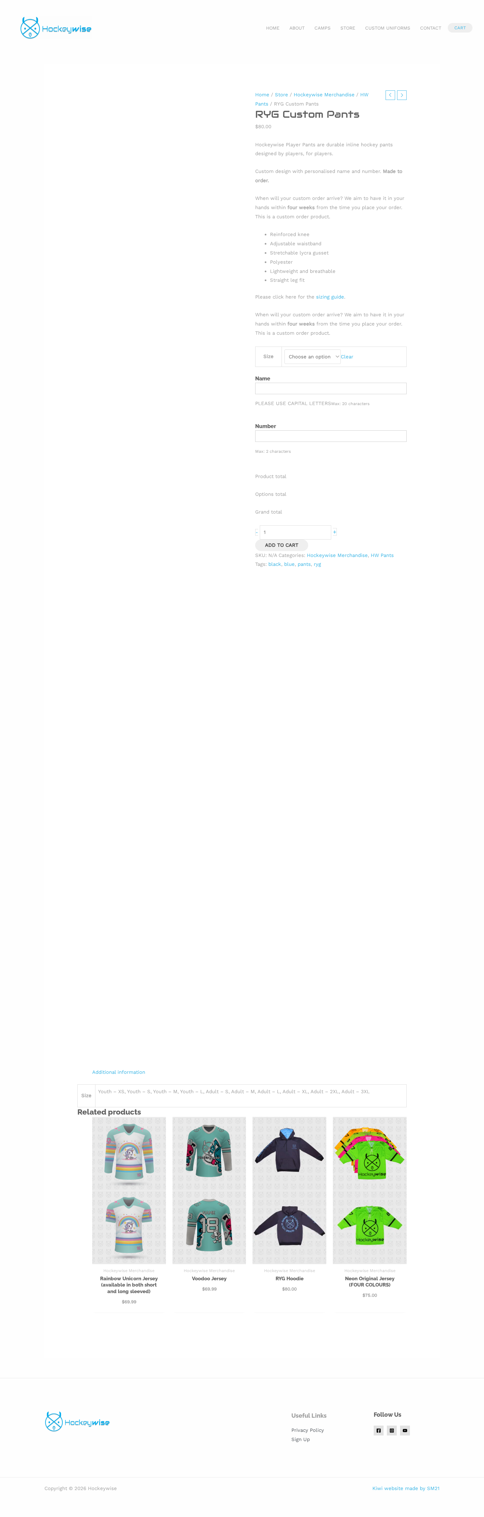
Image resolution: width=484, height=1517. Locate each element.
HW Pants (382, 555)
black (274, 564)
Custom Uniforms (387, 28)
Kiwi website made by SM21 (406, 1488)
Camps (322, 28)
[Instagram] (392, 1430)
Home (273, 28)
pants (304, 564)
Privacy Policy (307, 1430)
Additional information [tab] (118, 1072)
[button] (460, 28)
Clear (347, 357)
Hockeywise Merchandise (324, 95)
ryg (317, 564)
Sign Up (300, 1439)
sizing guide (330, 297)
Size (268, 356)
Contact (430, 28)
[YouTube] (405, 1430)
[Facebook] (379, 1430)
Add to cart (281, 545)
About (297, 28)
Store (347, 28)
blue (289, 564)
